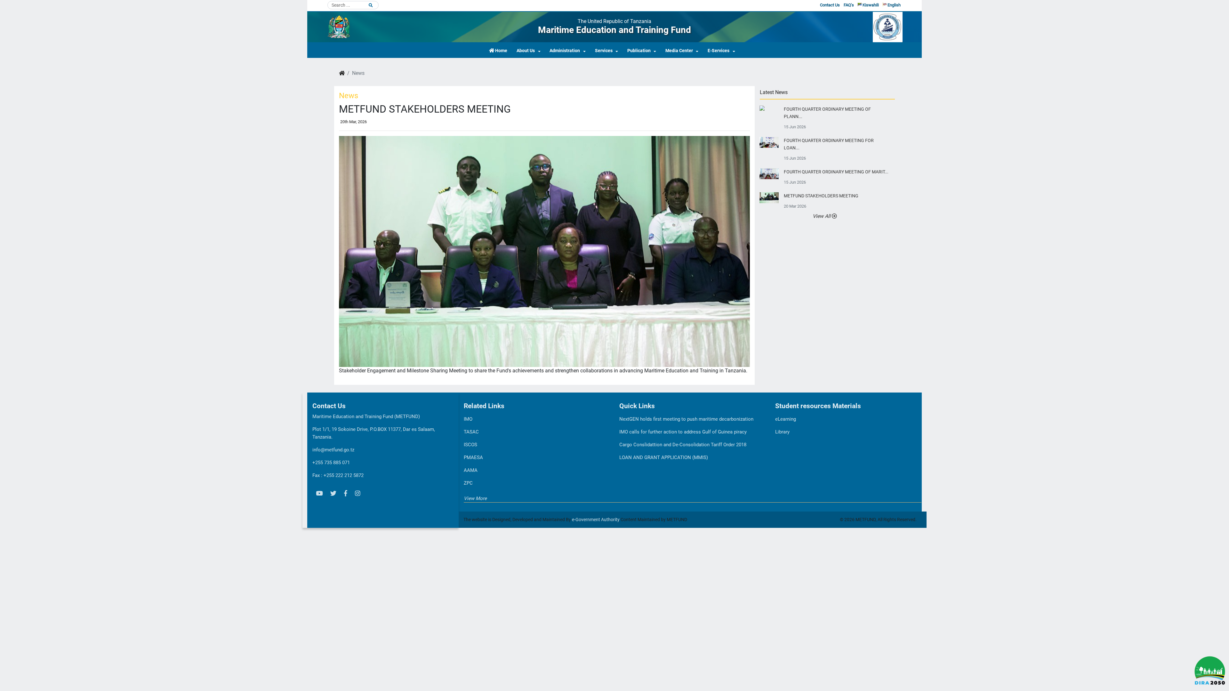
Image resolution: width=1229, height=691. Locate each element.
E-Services (718, 50)
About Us (526, 50)
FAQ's (849, 5)
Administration (565, 50)
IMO (468, 419)
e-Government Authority (596, 519)
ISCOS (470, 445)
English (894, 5)
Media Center (679, 50)
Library (782, 432)
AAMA (471, 470)
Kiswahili (870, 5)
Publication (639, 50)
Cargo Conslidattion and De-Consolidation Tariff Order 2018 (682, 445)
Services (604, 50)
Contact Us (830, 5)
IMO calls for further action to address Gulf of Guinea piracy (683, 432)
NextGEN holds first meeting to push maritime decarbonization (686, 419)
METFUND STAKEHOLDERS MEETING (821, 196)
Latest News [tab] (774, 92)
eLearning (785, 419)
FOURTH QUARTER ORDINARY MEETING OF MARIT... (836, 172)
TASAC (471, 432)
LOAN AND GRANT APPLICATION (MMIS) (663, 457)
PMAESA (473, 457)
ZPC (468, 483)
